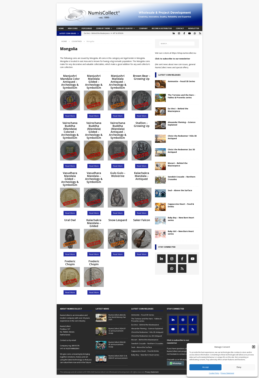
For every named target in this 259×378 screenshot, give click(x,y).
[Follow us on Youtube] (189, 33)
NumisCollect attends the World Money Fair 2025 (117, 317)
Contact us (64, 340)
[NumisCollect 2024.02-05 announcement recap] (101, 345)
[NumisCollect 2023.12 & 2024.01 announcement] (101, 359)
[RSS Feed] (200, 33)
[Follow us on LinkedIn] (173, 33)
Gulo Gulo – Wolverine (117, 174)
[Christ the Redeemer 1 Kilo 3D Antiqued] (160, 139)
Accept (205, 367)
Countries (77, 41)
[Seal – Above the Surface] (160, 193)
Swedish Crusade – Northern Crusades (181, 177)
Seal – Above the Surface (180, 190)
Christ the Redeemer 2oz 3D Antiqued (181, 150)
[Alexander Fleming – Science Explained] (160, 125)
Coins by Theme (103, 28)
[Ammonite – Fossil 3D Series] (160, 84)
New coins (72, 28)
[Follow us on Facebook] (184, 33)
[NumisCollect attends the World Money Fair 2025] (101, 318)
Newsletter (193, 28)
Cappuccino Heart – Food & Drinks (181, 205)
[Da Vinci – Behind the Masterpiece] (160, 111)
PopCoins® (87, 28)
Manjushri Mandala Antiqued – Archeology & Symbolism (117, 81)
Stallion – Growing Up (141, 124)
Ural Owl (70, 220)
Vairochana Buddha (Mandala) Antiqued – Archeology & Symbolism (117, 130)
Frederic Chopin (70, 262)
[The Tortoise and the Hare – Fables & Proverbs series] (160, 98)
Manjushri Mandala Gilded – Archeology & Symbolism (94, 81)
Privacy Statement (227, 373)
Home (61, 28)
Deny (239, 367)
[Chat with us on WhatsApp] (194, 33)
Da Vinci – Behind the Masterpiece (178, 109)
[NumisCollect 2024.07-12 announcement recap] (101, 331)
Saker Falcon (141, 220)
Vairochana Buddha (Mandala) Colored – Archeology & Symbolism (70, 130)
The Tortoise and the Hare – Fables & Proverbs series (181, 96)
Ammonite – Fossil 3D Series (181, 81)
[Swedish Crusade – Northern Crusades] (160, 180)
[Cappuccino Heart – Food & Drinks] (160, 207)
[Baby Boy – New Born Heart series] (160, 220)
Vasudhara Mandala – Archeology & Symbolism (94, 177)
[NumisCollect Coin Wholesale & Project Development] (129, 24)
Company (143, 28)
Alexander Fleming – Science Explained (181, 123)
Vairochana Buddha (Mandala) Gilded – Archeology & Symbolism (94, 130)
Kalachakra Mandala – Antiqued (141, 176)
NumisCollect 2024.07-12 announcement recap (117, 330)
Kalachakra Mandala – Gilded (93, 223)
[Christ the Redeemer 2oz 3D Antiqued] (160, 152)
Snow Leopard (117, 220)
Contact (180, 28)
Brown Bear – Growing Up (141, 77)
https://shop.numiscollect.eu (184, 53)
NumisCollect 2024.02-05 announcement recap (117, 344)
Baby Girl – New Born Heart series (181, 232)
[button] (253, 346)
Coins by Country (124, 28)
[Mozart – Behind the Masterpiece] (160, 166)
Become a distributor (162, 28)
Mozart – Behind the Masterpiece (178, 164)
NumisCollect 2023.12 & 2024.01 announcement (117, 357)
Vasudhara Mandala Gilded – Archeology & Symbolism (70, 179)
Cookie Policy (214, 373)
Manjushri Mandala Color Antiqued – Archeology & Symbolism (70, 81)
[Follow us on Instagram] (179, 33)
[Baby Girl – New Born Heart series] (160, 234)
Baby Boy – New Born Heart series (181, 218)
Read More (70, 116)
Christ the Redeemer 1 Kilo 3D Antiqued (182, 137)
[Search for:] (177, 43)
